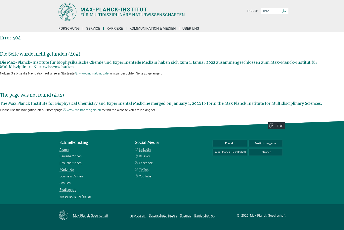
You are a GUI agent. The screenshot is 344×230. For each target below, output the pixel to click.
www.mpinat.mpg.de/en (84, 110)
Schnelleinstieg (74, 142)
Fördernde (67, 169)
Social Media (147, 142)
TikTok (144, 169)
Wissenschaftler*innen (75, 196)
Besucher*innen (71, 163)
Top (280, 126)
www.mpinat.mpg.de (94, 73)
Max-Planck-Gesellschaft (230, 152)
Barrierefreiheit (204, 215)
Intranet (266, 152)
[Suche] (284, 11)
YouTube (145, 176)
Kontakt (230, 143)
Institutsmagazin (265, 143)
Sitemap (186, 215)
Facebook (146, 163)
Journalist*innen (71, 176)
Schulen (65, 183)
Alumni (64, 150)
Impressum (138, 215)
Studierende (68, 190)
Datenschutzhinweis (163, 215)
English (252, 10)
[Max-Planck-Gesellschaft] (66, 215)
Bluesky (144, 156)
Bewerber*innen (71, 156)
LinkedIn (145, 150)
